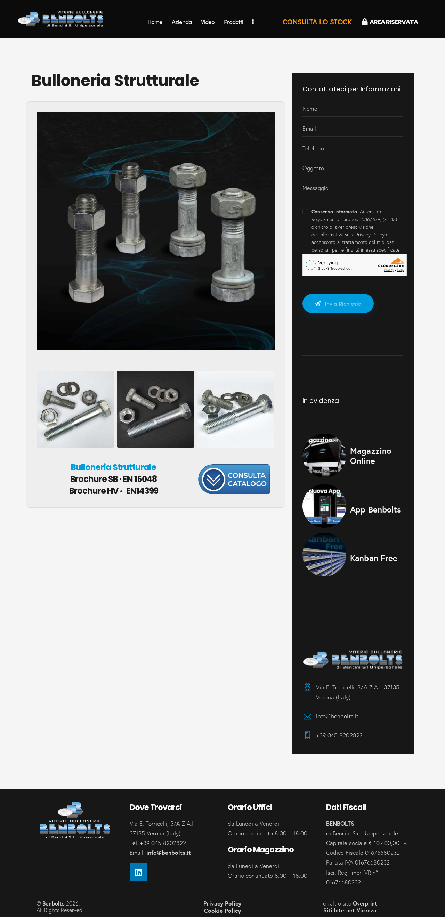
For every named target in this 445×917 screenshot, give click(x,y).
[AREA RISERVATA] (364, 21)
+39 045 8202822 (339, 735)
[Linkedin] (138, 872)
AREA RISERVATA (394, 21)
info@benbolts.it (337, 716)
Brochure (113, 479)
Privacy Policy (370, 234)
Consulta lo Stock (317, 21)
